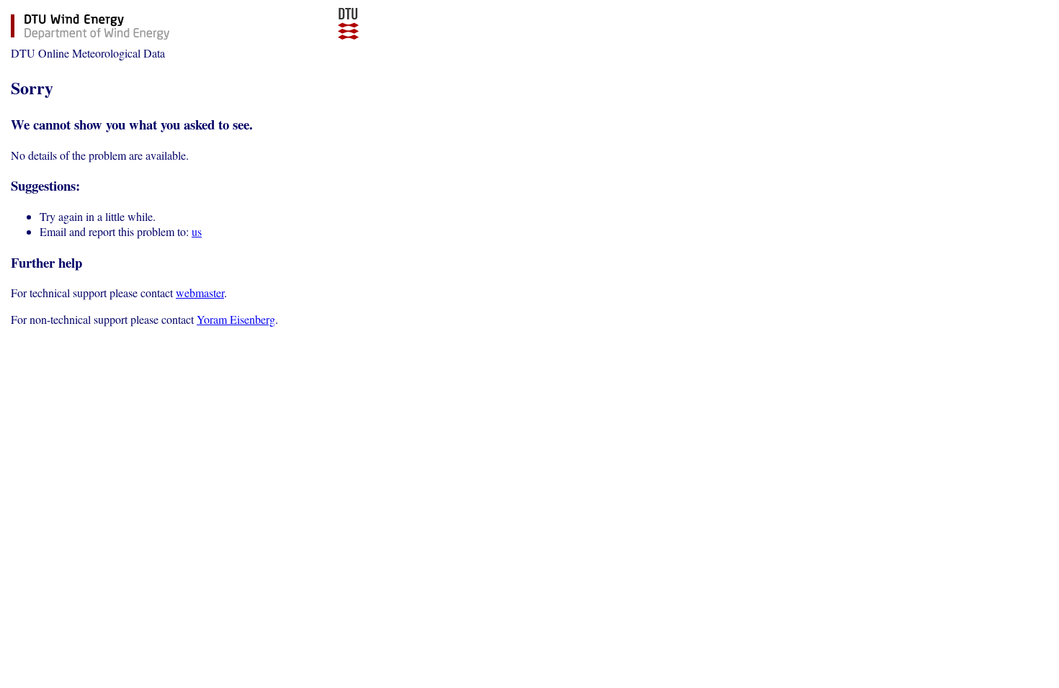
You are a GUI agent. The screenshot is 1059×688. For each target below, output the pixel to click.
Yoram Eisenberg (236, 319)
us (197, 231)
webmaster (200, 292)
